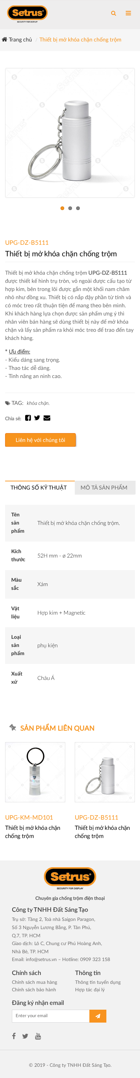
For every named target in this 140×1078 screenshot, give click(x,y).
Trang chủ (19, 39)
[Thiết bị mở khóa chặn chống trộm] (70, 133)
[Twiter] (25, 1037)
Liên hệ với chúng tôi (40, 440)
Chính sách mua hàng (34, 982)
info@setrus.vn (41, 959)
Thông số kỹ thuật (39, 488)
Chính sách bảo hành (34, 990)
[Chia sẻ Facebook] (29, 418)
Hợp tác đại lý (90, 990)
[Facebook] (14, 1037)
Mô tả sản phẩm (104, 488)
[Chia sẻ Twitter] (38, 418)
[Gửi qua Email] (46, 418)
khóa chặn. (38, 403)
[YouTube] (38, 1037)
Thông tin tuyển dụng (98, 982)
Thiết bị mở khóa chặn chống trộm (80, 39)
